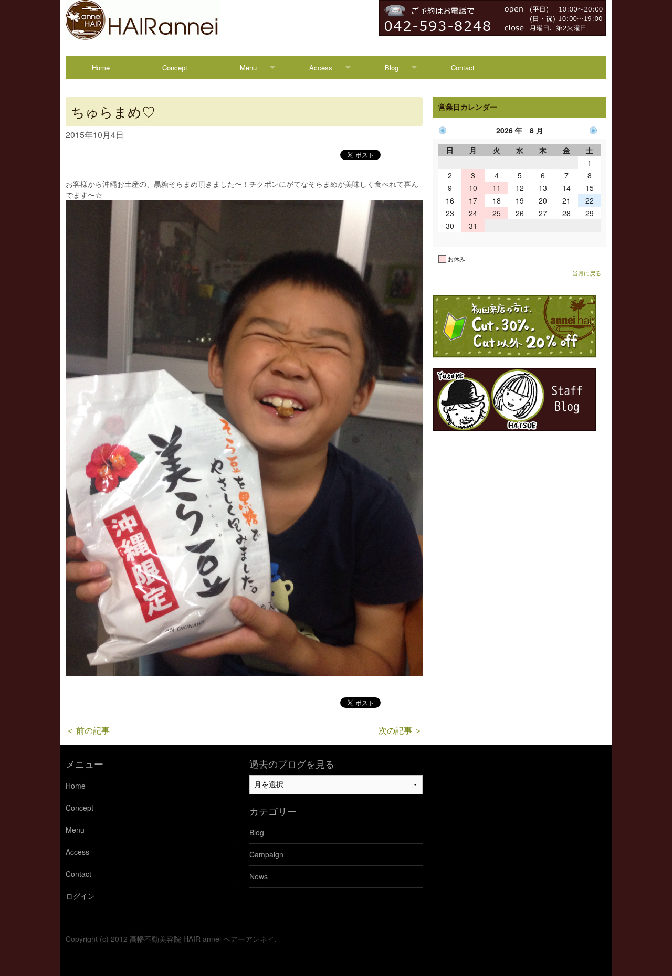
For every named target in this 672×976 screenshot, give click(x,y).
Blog (391, 67)
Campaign (266, 854)
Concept (174, 67)
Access (320, 67)
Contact (463, 67)
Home (101, 67)
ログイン (80, 895)
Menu (248, 67)
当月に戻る (586, 273)
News (258, 876)
